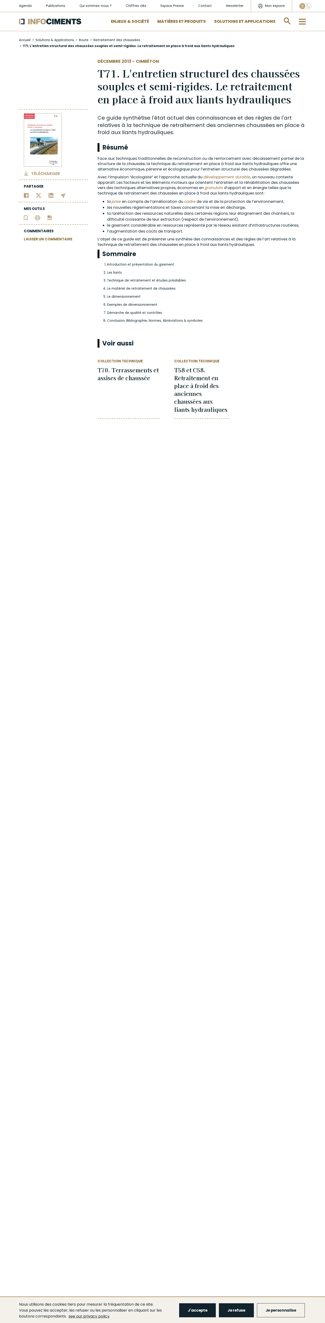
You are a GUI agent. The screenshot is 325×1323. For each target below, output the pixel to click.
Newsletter (235, 6)
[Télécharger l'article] (49, 217)
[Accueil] (50, 21)
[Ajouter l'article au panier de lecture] (26, 217)
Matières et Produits (181, 21)
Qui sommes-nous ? (95, 6)
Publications (55, 6)
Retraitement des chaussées (117, 40)
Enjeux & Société (130, 21)
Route (84, 40)
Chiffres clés (136, 6)
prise (116, 201)
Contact (205, 6)
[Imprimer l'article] (37, 217)
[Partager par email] (63, 195)
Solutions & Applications (54, 40)
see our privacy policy (89, 1316)
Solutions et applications (245, 21)
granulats (214, 187)
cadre (190, 201)
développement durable (226, 177)
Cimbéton (147, 61)
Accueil (24, 40)
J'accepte (197, 1310)
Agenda (25, 6)
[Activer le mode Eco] (305, 6)
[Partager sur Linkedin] (51, 195)
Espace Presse (172, 6)
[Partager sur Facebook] (26, 195)
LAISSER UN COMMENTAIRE (48, 239)
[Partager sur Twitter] (38, 195)
